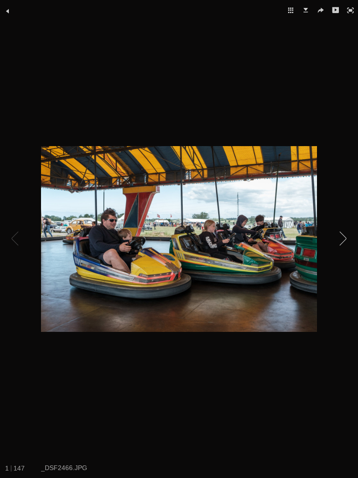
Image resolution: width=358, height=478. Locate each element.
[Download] (305, 10)
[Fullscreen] (350, 10)
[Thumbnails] (290, 10)
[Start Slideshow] (335, 10)
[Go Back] (7, 11)
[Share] (320, 10)
